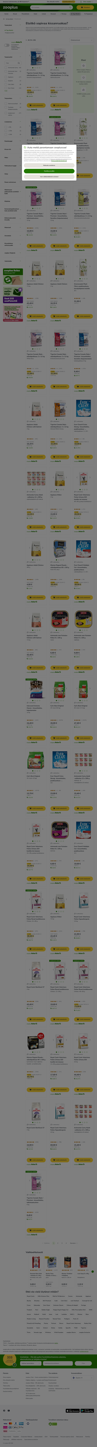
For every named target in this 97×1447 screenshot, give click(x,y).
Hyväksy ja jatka (49, 171)
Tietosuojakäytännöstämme (58, 161)
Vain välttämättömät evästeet (49, 177)
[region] (49, 163)
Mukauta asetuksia (49, 165)
